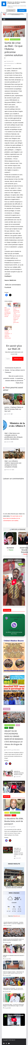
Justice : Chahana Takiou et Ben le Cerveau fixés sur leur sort (14, 409)
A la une (7, 39)
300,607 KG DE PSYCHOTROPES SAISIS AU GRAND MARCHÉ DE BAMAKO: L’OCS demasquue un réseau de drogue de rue (13, 739)
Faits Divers (7, 815)
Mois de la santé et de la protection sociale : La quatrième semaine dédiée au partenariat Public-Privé (13, 379)
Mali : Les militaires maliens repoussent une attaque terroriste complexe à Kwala (13, 464)
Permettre (23, 10)
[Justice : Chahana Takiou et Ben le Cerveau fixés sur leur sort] (14, 394)
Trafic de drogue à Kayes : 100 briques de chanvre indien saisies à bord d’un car (13, 972)
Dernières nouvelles (15, 39)
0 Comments (8, 65)
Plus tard (15, 10)
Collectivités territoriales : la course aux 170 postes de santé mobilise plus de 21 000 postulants (13, 989)
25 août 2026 (8, 925)
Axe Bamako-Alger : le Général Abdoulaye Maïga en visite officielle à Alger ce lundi (13, 1005)
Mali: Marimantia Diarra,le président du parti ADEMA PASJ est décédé (7, 312)
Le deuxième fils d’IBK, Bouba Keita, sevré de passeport (13, 821)
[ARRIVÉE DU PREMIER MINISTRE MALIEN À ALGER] (8, 774)
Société (11, 727)
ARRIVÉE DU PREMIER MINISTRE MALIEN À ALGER (19, 773)
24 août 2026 (7, 942)
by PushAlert (4, 11)
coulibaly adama (16, 749)
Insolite (14, 815)
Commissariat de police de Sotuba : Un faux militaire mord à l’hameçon (15, 370)
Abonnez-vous (18, 358)
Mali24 (13, 826)
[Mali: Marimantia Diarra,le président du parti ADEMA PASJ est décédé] (8, 305)
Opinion (17, 725)
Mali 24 (13, 1040)
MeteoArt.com (16, 916)
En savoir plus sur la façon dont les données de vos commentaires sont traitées (12, 518)
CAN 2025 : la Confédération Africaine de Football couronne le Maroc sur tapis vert (18, 852)
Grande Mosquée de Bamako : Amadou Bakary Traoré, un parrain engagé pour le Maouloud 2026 (13, 923)
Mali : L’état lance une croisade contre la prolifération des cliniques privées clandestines (14, 436)
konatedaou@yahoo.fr (10, 63)
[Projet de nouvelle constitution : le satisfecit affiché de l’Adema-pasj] (8, 328)
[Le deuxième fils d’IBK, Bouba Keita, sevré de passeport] (14, 804)
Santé (6, 727)
